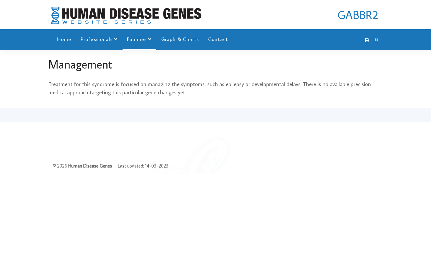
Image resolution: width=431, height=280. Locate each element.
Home (64, 39)
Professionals (97, 39)
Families (137, 39)
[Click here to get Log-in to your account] (375, 40)
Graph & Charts (180, 39)
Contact (218, 39)
